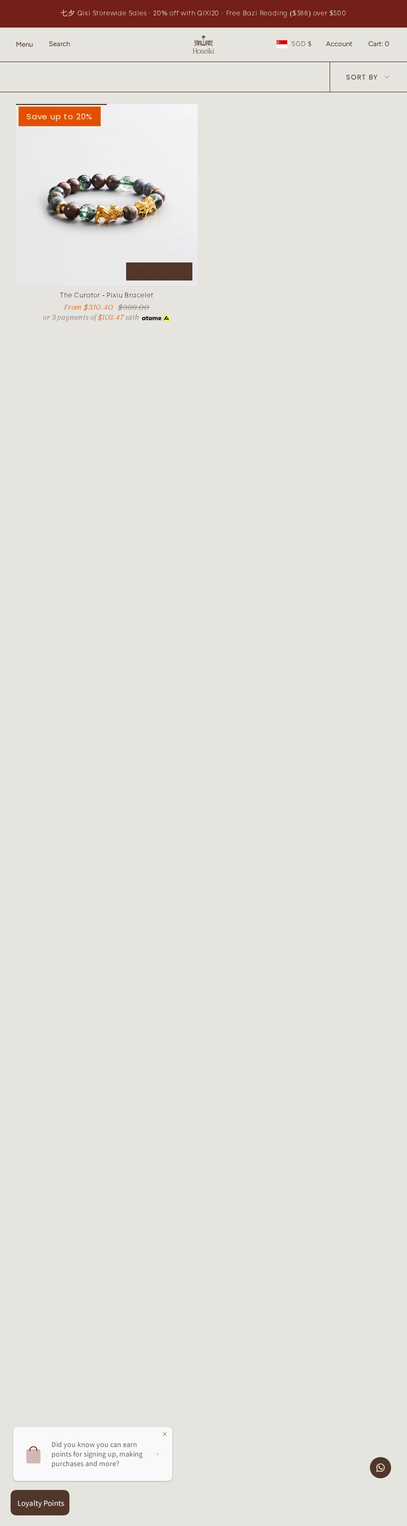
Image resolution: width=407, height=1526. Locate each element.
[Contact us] (380, 1467)
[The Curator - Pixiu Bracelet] (107, 195)
